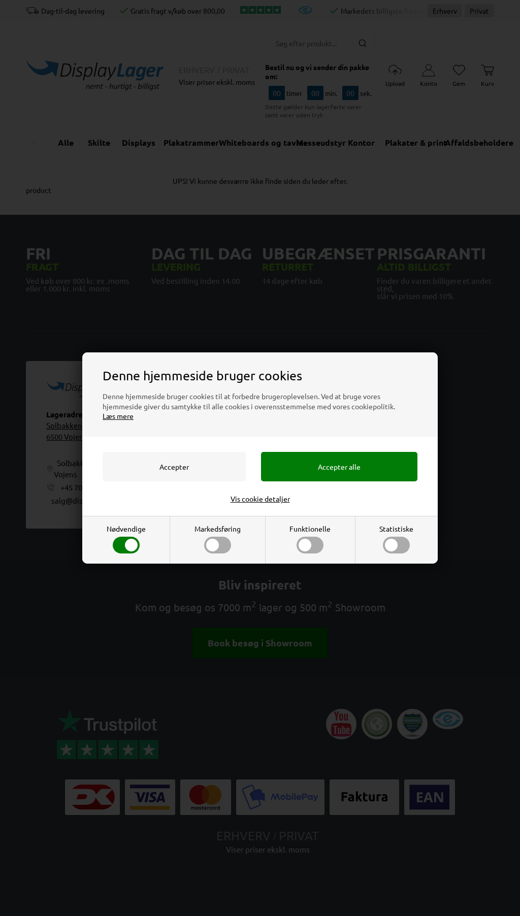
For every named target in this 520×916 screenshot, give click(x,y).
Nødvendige (126, 528)
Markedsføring (217, 528)
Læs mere (118, 415)
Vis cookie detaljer (260, 498)
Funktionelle (310, 528)
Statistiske (396, 528)
